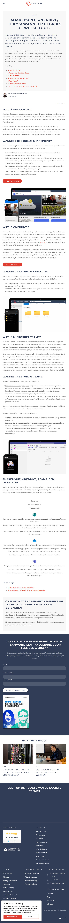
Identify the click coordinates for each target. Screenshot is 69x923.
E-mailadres (8, 673)
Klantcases (50, 900)
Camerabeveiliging (34, 869)
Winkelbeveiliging (31, 877)
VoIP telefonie (7, 873)
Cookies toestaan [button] (12, 916)
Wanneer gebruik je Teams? (17, 84)
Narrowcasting (41, 831)
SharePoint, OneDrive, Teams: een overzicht (22, 86)
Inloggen (50, 904)
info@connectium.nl (57, 883)
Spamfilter (6, 884)
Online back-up (8, 891)
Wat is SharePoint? (14, 70)
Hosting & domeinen (10, 881)
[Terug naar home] (34, 3)
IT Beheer (40, 827)
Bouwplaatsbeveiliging (32, 873)
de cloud (42, 242)
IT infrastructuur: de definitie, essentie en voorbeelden (16, 772)
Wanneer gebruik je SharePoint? (18, 73)
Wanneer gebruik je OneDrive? (18, 78)
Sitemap (63, 910)
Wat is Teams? (13, 81)
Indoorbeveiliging (31, 881)
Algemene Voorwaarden (48, 910)
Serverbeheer (40, 856)
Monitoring (39, 838)
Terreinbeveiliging (31, 884)
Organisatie (7, 680)
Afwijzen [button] (30, 916)
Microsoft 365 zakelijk (10, 895)
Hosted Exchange (8, 888)
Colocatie (6, 877)
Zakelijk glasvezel (41, 849)
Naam (6, 664)
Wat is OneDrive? (13, 76)
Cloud (6, 869)
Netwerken (39, 846)
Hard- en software (42, 842)
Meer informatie (12, 181)
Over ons (50, 893)
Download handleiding (15, 690)
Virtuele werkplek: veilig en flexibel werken (48, 772)
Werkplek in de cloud (10, 898)
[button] (3, 3)
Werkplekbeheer (41, 853)
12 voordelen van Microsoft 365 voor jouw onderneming (26, 590)
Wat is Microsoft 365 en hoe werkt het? (21, 588)
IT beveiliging (40, 835)
